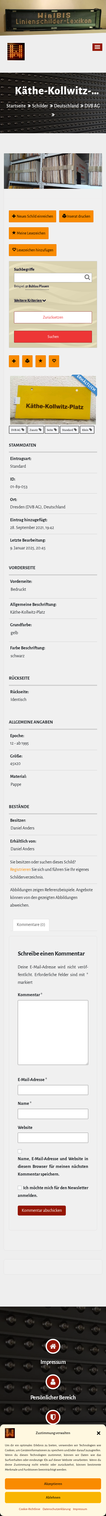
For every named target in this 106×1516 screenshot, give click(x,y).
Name (25, 1103)
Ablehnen (53, 1497)
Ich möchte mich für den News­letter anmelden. (53, 1192)
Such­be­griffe (24, 269)
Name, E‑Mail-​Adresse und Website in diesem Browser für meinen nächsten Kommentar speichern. (53, 1166)
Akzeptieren (53, 1484)
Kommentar (30, 995)
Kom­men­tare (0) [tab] (31, 925)
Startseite (16, 105)
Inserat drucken (78, 216)
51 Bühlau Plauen (37, 286)
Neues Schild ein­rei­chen (34, 216)
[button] (98, 1433)
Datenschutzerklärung (57, 1509)
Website (25, 1127)
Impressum (80, 1509)
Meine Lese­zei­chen (30, 233)
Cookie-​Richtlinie (29, 1509)
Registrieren (20, 869)
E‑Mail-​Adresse (32, 1080)
